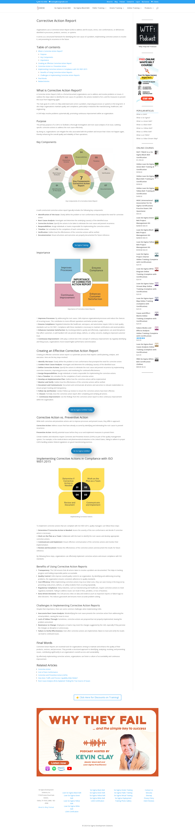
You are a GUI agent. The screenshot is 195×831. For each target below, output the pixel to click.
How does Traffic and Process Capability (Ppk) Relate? (58, 678)
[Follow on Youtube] (50, 814)
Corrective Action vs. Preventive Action (52, 66)
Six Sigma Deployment (123, 798)
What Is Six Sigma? (143, 118)
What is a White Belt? (144, 132)
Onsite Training (116, 8)
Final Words (42, 78)
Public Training (98, 8)
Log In (138, 2)
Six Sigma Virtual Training (123, 795)
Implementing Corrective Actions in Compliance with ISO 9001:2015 (62, 69)
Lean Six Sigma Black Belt (71, 793)
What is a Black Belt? (144, 125)
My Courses (145, 2)
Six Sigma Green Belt (62, 8)
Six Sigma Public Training (123, 793)
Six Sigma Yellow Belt (97, 795)
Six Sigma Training (81, 245)
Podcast (122, 2)
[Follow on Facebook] (41, 814)
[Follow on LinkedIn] (46, 814)
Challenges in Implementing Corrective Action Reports (60, 75)
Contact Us (130, 2)
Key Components (46, 57)
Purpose (43, 54)
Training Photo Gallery (123, 801)
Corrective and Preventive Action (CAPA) (52, 675)
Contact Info (46, 785)
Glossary (149, 793)
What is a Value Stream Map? (147, 138)
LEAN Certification (71, 811)
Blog (116, 2)
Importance (44, 60)
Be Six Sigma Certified (81, 451)
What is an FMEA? (143, 135)
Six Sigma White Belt (97, 798)
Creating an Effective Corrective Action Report (55, 63)
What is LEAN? (141, 114)
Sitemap (149, 795)
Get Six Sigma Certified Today (81, 410)
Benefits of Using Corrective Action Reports (56, 72)
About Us (110, 2)
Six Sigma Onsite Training (123, 790)
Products (148, 8)
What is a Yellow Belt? (144, 128)
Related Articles (43, 81)
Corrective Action (44, 669)
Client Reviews (149, 801)
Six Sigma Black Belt (82, 8)
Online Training (133, 8)
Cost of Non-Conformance (48, 672)
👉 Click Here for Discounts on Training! (97, 697)
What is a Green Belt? (144, 121)
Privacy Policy (149, 798)
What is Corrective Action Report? (50, 51)
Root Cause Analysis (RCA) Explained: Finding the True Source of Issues (64, 681)
